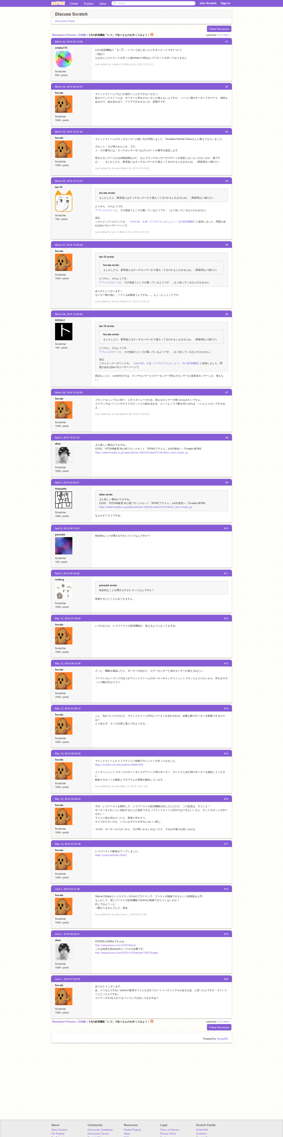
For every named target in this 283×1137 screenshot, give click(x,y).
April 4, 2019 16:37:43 (67, 437)
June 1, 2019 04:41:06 (67, 889)
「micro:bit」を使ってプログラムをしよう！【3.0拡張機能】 (162, 221)
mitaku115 (61, 47)
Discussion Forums (63, 35)
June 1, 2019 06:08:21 (67, 934)
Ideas (103, 3)
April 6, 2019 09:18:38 (67, 573)
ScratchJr (201, 1133)
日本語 (82, 35)
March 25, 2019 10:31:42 (69, 131)
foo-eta (59, 92)
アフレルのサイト (105, 210)
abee (58, 443)
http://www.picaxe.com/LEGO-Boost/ (115, 945)
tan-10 (58, 187)
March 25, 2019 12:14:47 (69, 181)
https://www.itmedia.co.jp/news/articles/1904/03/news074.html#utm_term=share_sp (141, 452)
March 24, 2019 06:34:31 (69, 86)
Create (73, 3)
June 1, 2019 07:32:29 (67, 979)
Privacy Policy (168, 1133)
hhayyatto (61, 488)
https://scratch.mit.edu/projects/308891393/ (119, 764)
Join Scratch (208, 3)
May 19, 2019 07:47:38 (67, 844)
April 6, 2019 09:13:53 (67, 528)
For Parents (57, 1133)
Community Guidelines (100, 1129)
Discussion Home (65, 21)
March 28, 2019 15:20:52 (69, 392)
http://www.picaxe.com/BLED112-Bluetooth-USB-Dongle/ (126, 952)
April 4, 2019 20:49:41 (67, 482)
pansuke (60, 534)
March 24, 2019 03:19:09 (69, 41)
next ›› (227, 35)
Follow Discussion (219, 29)
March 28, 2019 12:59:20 (69, 314)
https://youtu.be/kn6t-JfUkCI (111, 855)
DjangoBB (222, 1038)
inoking (59, 579)
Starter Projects (132, 1129)
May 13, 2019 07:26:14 (67, 708)
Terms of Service (169, 1129)
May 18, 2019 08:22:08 (67, 753)
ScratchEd (202, 1129)
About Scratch (59, 1129)
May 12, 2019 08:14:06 (67, 663)
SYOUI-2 (60, 320)
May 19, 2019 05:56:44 (67, 799)
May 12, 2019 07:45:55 (67, 618)
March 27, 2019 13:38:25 (69, 245)
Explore (89, 3)
